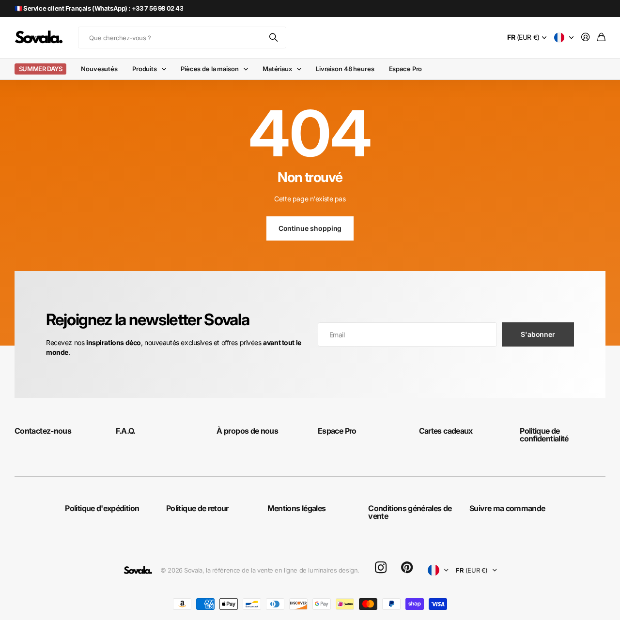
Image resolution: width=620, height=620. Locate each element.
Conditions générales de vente (409, 512)
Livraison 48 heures (345, 69)
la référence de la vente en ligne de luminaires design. (282, 570)
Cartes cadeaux (446, 431)
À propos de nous (247, 431)
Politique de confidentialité (544, 434)
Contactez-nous (43, 431)
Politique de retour (197, 508)
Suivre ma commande (507, 508)
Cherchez (274, 37)
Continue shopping (310, 228)
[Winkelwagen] (601, 37)
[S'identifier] (585, 37)
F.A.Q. (126, 431)
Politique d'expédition (102, 508)
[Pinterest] (407, 568)
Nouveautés (99, 69)
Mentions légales (296, 508)
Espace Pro (405, 69)
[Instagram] (381, 568)
